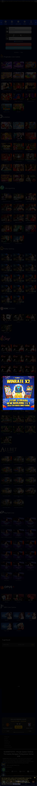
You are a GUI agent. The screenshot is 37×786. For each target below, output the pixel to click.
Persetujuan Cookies (20, 781)
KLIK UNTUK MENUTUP (18, 408)
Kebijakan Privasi (16, 783)
